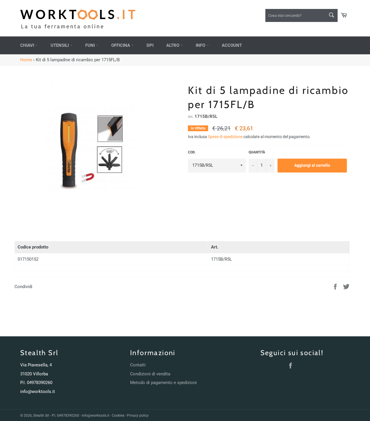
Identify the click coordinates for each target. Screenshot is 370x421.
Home (26, 59)
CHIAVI (27, 45)
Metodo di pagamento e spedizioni (163, 382)
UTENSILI (60, 45)
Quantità (257, 152)
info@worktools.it (37, 391)
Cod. (191, 152)
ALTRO (173, 45)
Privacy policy (138, 415)
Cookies (118, 415)
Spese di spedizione (225, 136)
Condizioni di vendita (150, 374)
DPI (150, 45)
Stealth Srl (41, 415)
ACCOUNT (232, 45)
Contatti (138, 365)
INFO (201, 45)
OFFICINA (121, 45)
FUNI (90, 45)
